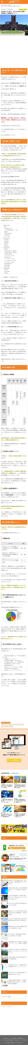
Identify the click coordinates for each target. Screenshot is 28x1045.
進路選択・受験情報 (6, 722)
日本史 (4, 726)
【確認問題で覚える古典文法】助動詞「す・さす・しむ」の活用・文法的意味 (17, 943)
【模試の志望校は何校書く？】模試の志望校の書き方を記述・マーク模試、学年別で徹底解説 (17, 982)
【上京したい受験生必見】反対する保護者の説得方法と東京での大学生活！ (17, 919)
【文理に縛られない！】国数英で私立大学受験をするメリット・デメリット (17, 965)
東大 (8, 726)
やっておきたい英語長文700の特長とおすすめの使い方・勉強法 (17, 934)
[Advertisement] (14, 51)
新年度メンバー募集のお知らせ (18, 1038)
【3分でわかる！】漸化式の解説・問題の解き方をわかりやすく (17, 973)
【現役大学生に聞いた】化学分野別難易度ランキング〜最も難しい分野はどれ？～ (17, 889)
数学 (22, 724)
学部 (15, 724)
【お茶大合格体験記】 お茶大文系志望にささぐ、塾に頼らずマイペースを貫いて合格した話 (17, 897)
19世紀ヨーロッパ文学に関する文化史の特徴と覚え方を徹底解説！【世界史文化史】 (17, 912)
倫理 (3, 724)
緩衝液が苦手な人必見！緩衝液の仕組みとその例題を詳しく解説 (17, 927)
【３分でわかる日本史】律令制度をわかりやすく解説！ (17, 904)
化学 (7, 724)
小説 (19, 724)
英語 (12, 726)
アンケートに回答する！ (14, 760)
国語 (11, 724)
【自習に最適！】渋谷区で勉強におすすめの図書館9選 (17, 958)
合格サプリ (13, 1042)
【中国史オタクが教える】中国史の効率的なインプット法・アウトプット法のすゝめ (17, 951)
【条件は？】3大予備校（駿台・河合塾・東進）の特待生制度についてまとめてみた (17, 882)
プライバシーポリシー (7, 1006)
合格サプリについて (7, 1038)
